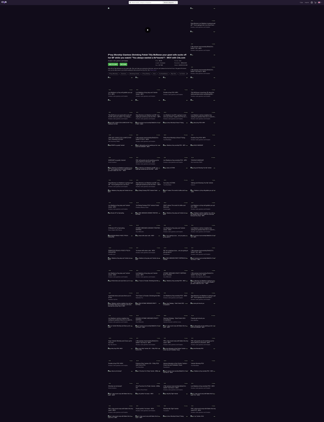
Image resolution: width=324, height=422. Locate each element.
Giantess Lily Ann (112, 299)
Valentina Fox (139, 297)
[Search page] (4, 2)
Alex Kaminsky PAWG (114, 141)
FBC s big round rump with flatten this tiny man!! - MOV (120, 409)
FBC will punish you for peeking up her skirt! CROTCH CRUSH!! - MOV (147, 161)
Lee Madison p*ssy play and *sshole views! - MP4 (146, 93)
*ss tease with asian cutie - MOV (145, 250)
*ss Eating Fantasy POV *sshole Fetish (147, 205)
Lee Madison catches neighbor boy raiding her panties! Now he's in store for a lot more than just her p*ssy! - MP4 (203, 229)
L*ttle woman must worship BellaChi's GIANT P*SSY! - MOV (147, 138)
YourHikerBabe (167, 139)
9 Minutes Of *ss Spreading (116, 228)
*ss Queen (166, 410)
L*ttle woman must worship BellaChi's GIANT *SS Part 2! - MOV (202, 70)
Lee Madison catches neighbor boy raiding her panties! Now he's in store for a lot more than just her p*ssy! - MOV (203, 116)
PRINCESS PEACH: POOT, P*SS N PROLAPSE (119, 251)
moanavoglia (166, 209)
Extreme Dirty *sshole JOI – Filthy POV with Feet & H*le (147, 364)
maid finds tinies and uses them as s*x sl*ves (119, 296)
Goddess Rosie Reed (141, 389)
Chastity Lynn (111, 254)
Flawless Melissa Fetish (142, 207)
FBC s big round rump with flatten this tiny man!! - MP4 (175, 341)
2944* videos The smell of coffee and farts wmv (174, 206)
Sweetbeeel (166, 254)
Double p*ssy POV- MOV (115, 363)
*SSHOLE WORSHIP (197, 160)
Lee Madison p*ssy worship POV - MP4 (175, 160)
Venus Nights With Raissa (115, 230)
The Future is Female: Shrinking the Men (148, 295)
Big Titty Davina (112, 344)
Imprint (307, 2)
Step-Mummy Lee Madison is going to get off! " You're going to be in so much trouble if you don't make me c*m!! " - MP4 (203, 24)
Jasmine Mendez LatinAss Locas (172, 322)
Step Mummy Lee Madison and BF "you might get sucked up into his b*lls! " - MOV (148, 183)
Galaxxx (193, 185)
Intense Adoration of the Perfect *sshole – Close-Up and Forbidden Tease (175, 364)
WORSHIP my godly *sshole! (117, 160)
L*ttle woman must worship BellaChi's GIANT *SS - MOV (202, 47)
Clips (301, 2)
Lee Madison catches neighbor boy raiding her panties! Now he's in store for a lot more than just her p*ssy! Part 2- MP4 (120, 319)
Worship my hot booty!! (115, 386)
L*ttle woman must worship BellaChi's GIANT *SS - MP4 (202, 251)
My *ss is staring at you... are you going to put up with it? (175, 251)
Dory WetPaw (194, 320)
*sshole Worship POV (197, 363)
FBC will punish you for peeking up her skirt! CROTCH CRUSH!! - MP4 (202, 341)
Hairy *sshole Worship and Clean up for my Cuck (120, 341)
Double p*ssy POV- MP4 (170, 92)
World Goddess (112, 162)
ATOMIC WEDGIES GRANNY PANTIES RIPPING (148, 228)
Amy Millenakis (140, 231)
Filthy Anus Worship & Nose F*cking (174, 137)
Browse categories (169, 2)
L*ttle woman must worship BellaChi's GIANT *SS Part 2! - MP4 (202, 274)
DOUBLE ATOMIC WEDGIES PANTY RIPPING (147, 319)
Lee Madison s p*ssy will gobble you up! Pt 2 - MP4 (120, 93)
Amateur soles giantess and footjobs (118, 60)
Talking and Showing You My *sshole (202, 183)
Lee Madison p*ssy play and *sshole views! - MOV (174, 228)
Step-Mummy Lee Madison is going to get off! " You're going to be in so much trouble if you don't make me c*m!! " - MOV (120, 183)
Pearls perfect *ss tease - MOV (145, 408)
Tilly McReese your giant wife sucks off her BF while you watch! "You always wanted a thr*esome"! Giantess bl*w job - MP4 (120, 116)
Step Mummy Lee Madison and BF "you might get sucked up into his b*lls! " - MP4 (148, 115)
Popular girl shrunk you (198, 318)
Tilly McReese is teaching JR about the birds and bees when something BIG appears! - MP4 (202, 93)
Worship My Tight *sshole (171, 408)
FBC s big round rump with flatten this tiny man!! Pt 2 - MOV (203, 409)
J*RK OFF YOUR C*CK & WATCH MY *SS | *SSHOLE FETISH (119, 138)
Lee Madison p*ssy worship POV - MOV (175, 295)
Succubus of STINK (169, 183)
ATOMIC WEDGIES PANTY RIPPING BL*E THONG (174, 274)
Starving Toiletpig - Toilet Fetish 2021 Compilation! (174, 319)
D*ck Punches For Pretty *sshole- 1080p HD (148, 386)
